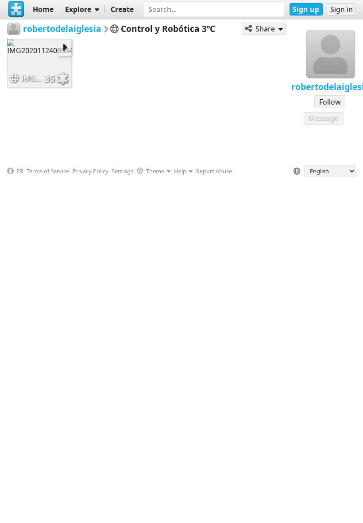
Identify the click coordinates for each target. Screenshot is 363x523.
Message (324, 118)
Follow (330, 102)
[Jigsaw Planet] (16, 9)
